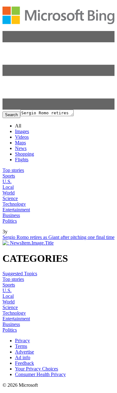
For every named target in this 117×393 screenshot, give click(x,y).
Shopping (24, 154)
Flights (21, 159)
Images (22, 131)
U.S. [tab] (7, 181)
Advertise (24, 351)
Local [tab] (8, 187)
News (21, 148)
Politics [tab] (9, 221)
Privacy (22, 340)
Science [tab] (10, 198)
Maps (20, 142)
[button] (58, 108)
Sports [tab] (8, 175)
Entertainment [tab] (16, 209)
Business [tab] (11, 215)
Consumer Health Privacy (40, 374)
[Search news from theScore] (13, 227)
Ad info (22, 357)
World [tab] (8, 192)
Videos (22, 137)
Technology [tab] (14, 204)
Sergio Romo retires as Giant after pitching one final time (58, 237)
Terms (21, 346)
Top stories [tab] (13, 170)
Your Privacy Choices (36, 368)
